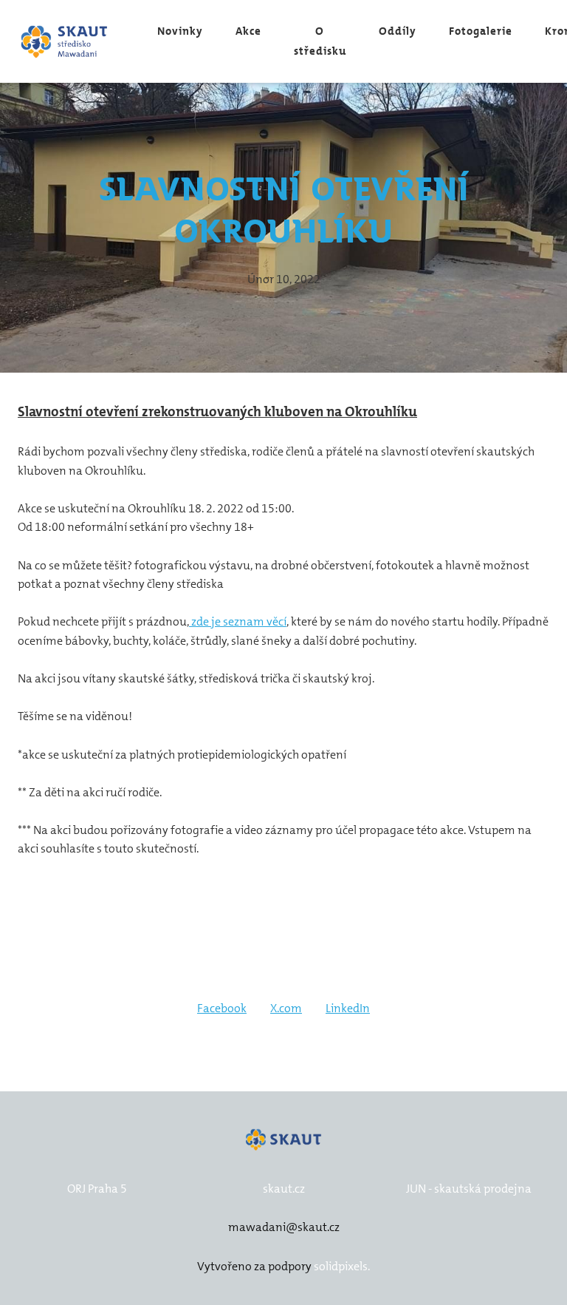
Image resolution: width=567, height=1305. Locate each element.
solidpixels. (342, 1266)
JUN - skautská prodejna (469, 1188)
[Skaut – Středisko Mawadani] (64, 41)
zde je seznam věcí (237, 621)
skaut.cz (284, 1188)
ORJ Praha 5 (97, 1188)
